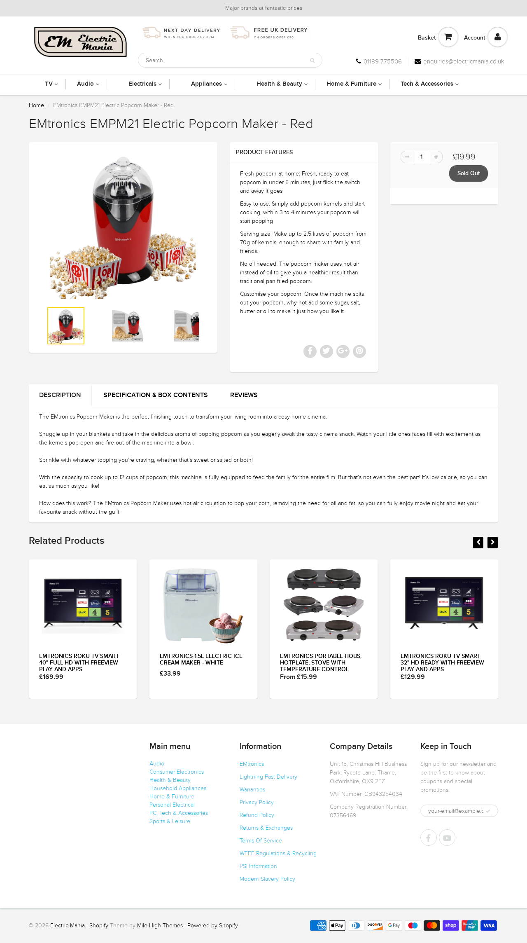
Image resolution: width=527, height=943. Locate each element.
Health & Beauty (170, 780)
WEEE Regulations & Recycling (278, 853)
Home (36, 105)
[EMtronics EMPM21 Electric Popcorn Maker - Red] (123, 226)
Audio (156, 763)
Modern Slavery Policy (267, 878)
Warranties (252, 789)
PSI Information (258, 866)
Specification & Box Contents (155, 395)
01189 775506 (383, 61)
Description (60, 395)
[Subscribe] (488, 811)
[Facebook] (428, 837)
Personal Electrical (172, 804)
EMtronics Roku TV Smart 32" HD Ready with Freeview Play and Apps (442, 662)
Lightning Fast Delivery (268, 776)
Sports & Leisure (169, 821)
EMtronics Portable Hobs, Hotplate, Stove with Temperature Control (320, 662)
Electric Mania (67, 925)
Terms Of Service (261, 840)
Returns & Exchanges (266, 827)
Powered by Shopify (212, 925)
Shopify (98, 925)
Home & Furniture (171, 796)
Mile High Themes (160, 925)
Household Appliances (177, 788)
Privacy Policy (257, 802)
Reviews (244, 395)
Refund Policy (257, 815)
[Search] (312, 60)
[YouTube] (447, 837)
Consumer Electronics (176, 771)
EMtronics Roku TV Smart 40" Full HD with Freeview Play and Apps (79, 662)
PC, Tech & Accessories (178, 813)
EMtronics (252, 764)
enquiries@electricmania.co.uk (463, 61)
